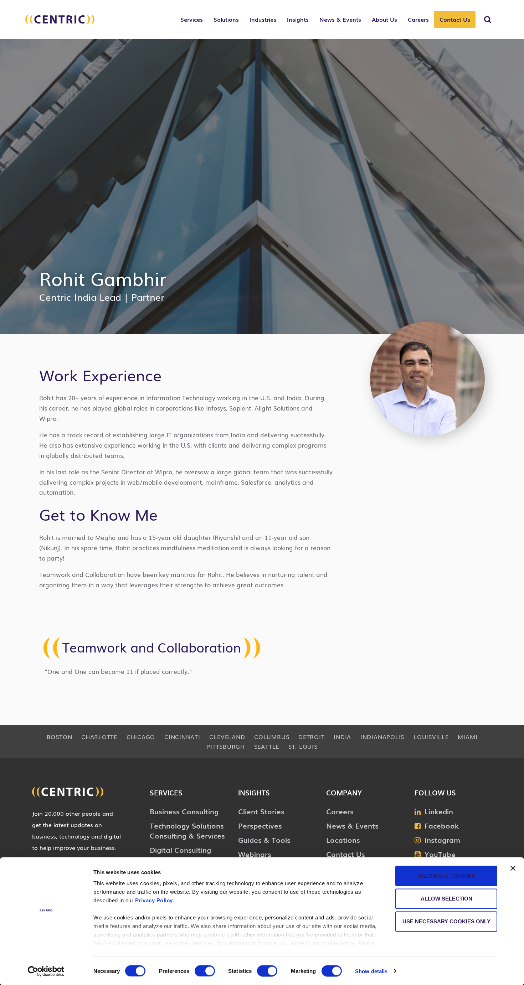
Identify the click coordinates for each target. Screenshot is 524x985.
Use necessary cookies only (446, 921)
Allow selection (446, 899)
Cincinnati (182, 736)
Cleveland (227, 736)
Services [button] (191, 19)
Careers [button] (418, 19)
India (342, 736)
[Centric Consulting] (60, 23)
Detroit (311, 736)
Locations (343, 839)
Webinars (254, 854)
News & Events (352, 825)
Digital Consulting (180, 849)
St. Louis (303, 746)
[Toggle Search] (488, 20)
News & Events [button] (340, 19)
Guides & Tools (264, 839)
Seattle (266, 746)
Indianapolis (382, 736)
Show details (371, 971)
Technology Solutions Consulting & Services (187, 830)
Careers (340, 811)
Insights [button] (298, 19)
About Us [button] (384, 19)
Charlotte (99, 736)
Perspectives (260, 825)
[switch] (205, 970)
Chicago (141, 736)
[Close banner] (512, 868)
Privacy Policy (154, 900)
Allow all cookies (446, 876)
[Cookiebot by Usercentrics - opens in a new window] (46, 971)
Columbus (271, 736)
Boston (59, 736)
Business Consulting (184, 811)
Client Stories (261, 811)
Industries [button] (263, 19)
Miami (467, 736)
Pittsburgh (225, 746)
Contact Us (455, 19)
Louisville (431, 736)
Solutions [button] (226, 19)
